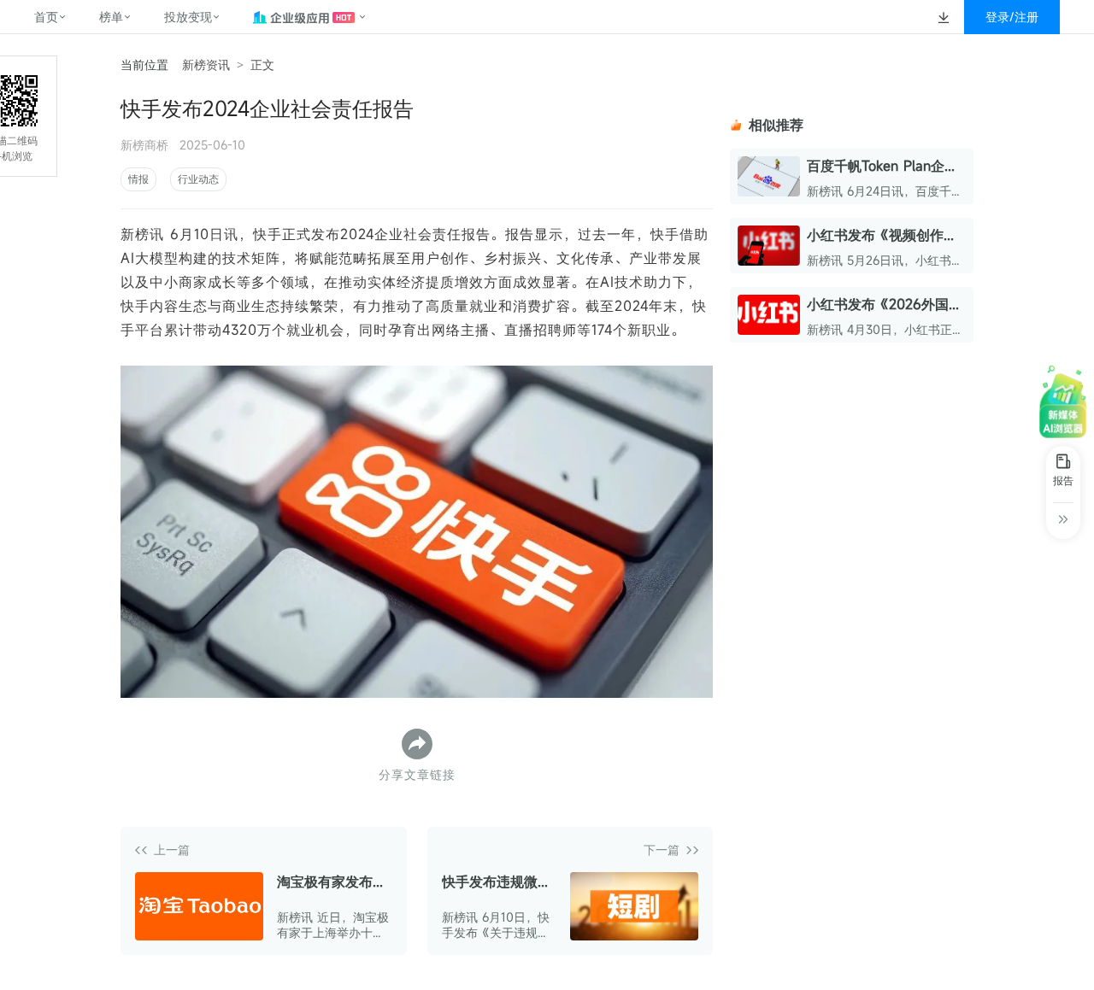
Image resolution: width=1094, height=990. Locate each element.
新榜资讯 (206, 64)
